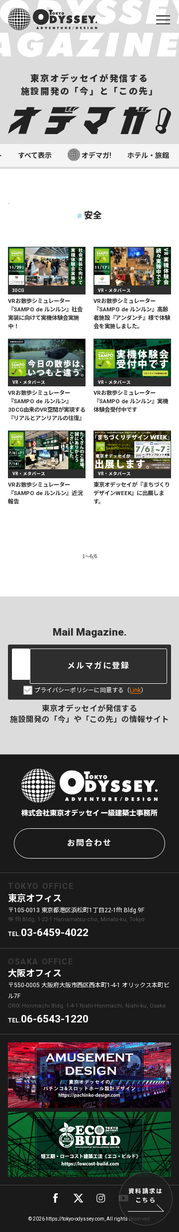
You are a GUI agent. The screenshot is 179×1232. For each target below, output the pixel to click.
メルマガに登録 (98, 665)
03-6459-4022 (55, 933)
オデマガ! (96, 155)
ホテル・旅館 (148, 155)
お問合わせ (89, 843)
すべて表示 (35, 155)
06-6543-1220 (55, 1019)
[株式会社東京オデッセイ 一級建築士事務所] (52, 19)
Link (135, 690)
